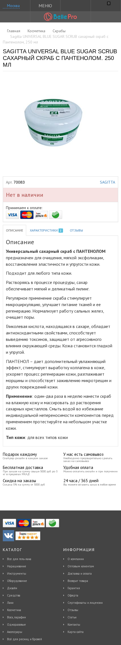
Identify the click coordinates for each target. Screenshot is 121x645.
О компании (76, 559)
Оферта (73, 595)
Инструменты (16, 573)
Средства (13, 595)
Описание (14, 230)
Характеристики (45, 230)
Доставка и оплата (80, 573)
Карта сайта (76, 632)
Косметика (14, 610)
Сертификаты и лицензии (85, 603)
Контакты (74, 624)
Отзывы (76, 230)
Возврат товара (78, 581)
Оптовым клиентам (81, 566)
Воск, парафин (16, 617)
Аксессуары (14, 632)
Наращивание (16, 566)
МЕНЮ (45, 5)
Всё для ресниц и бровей (24, 639)
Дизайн (12, 588)
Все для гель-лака (19, 559)
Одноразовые (16, 624)
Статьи (72, 617)
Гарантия (74, 588)
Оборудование (17, 581)
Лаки (10, 603)
